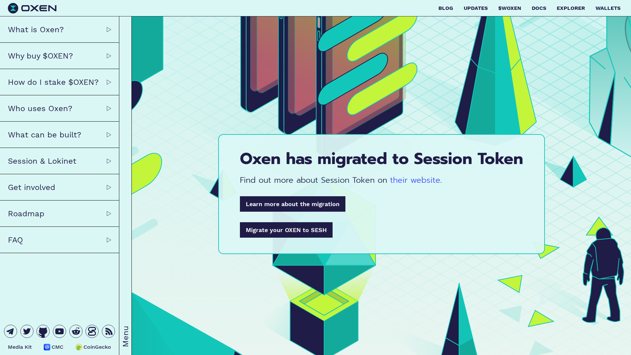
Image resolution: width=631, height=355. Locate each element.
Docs (539, 8)
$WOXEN (509, 8)
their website (415, 180)
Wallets (608, 8)
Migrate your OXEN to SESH (286, 229)
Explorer (571, 8)
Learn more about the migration (292, 204)
